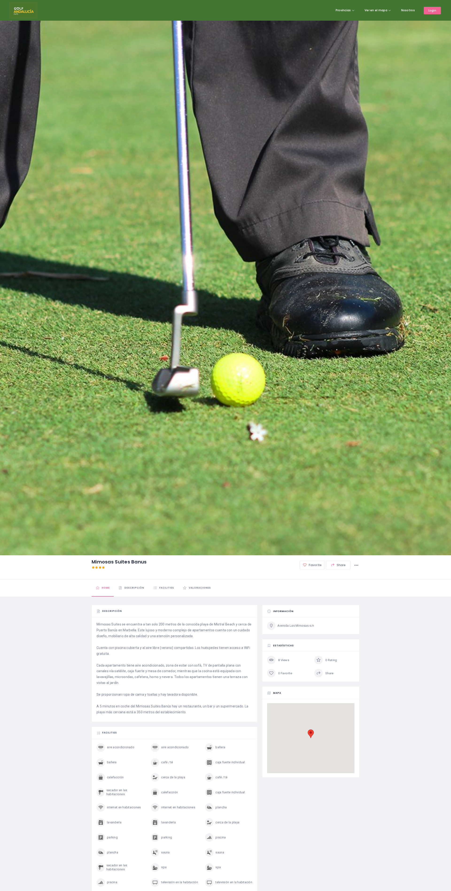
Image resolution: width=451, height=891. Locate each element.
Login (432, 10)
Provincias (343, 10)
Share (341, 565)
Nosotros (408, 10)
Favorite (315, 565)
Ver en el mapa (376, 10)
